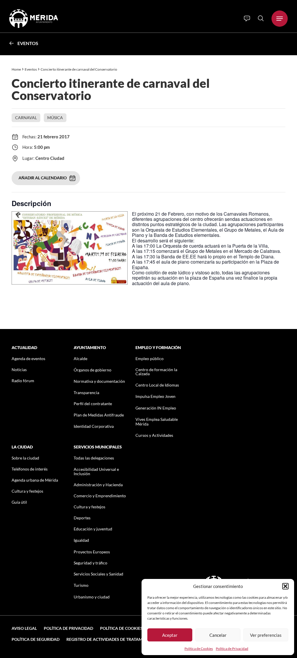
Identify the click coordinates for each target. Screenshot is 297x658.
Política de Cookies (198, 648)
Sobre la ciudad (25, 457)
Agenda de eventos (28, 358)
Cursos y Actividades (154, 435)
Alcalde (80, 358)
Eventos (27, 43)
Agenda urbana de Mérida (35, 480)
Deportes (82, 517)
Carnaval (26, 117)
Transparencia (86, 392)
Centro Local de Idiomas (157, 384)
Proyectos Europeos (92, 551)
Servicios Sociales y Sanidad (98, 573)
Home (16, 69)
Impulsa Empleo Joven (155, 396)
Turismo (81, 585)
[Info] (247, 19)
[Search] (260, 18)
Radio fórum (23, 380)
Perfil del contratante (93, 403)
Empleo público (149, 358)
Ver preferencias (266, 635)
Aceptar (170, 635)
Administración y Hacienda (98, 484)
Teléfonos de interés (30, 468)
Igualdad (81, 540)
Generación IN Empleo (155, 407)
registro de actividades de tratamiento (110, 639)
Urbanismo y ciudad (92, 596)
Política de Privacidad (232, 648)
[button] (285, 586)
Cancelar (218, 635)
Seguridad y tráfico (90, 562)
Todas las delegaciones (94, 457)
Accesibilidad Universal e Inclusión (96, 471)
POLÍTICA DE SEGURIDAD (35, 639)
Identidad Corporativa (94, 426)
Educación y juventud (93, 528)
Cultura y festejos (27, 491)
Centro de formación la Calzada (156, 371)
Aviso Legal (24, 628)
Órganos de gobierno (92, 369)
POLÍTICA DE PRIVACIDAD (68, 628)
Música (55, 117)
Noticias (19, 369)
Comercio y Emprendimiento (100, 495)
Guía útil (19, 502)
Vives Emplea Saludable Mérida (156, 421)
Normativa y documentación (99, 381)
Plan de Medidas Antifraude (99, 414)
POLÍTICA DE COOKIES (121, 628)
